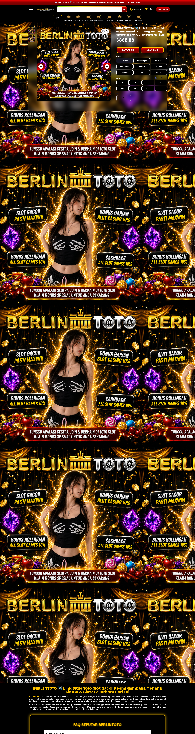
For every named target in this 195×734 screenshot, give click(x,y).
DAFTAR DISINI (128, 50)
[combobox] (89, 9)
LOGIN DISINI (152, 50)
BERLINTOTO (35, 697)
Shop (31, 9)
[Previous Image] (41, 66)
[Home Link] (45, 9)
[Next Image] (107, 66)
